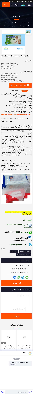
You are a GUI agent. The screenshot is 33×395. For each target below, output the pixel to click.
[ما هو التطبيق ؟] (19, 277)
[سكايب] (23, 277)
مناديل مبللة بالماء (25, 251)
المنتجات (25, 22)
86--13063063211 (8, 1)
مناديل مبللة (14, 251)
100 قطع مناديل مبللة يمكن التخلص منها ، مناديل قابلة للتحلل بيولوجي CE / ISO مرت (24, 347)
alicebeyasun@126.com (25, 1)
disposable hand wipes (23, 254)
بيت (31, 22)
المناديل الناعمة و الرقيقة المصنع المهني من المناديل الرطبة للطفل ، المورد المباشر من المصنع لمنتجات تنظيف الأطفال (8, 347)
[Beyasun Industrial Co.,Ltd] (24, 4)
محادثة (6, 4)
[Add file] (30, 392)
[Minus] (2, 353)
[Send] (2, 392)
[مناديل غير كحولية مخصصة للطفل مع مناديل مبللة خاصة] (13, 42)
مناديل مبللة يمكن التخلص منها (13, 22)
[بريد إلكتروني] (15, 277)
